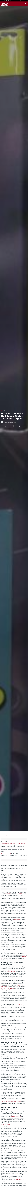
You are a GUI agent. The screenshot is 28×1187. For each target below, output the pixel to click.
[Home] (3, 4)
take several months (21, 1179)
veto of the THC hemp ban (7, 988)
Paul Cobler (5, 836)
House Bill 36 (20, 1004)
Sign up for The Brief (6, 853)
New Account (22, 0)
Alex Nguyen (14, 836)
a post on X (20, 893)
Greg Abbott (17, 919)
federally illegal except (15, 1116)
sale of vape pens (11, 971)
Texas (3, 410)
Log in (26, 0)
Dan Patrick (8, 893)
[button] (7, 426)
